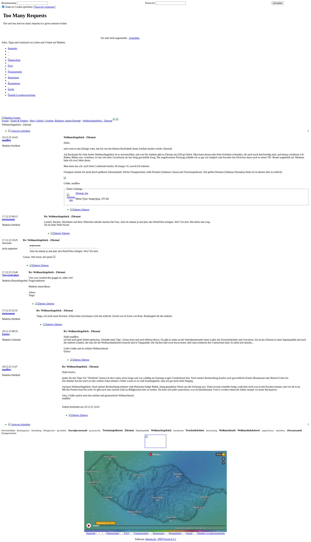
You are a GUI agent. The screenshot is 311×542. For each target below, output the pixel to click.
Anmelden (134, 38)
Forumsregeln (15, 71)
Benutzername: (9, 3)
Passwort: (150, 3)
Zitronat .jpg (81, 193)
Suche (11, 89)
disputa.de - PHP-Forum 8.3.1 (160, 539)
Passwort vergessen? (44, 7)
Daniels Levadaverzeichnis (21, 95)
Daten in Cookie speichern (19, 7)
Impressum (13, 77)
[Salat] (117, 119)
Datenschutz (14, 60)
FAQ (10, 66)
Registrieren (14, 83)
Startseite (12, 48)
